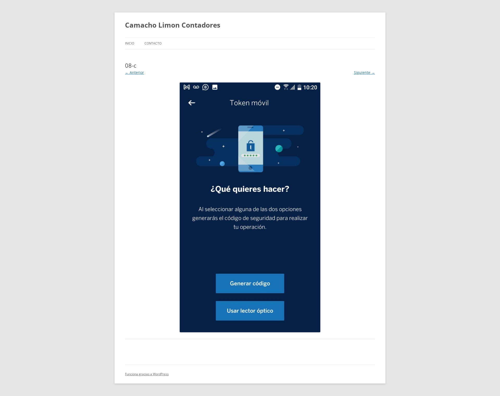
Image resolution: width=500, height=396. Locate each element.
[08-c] (250, 207)
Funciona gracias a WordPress (147, 374)
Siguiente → (364, 72)
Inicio (129, 43)
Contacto (153, 43)
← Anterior (134, 72)
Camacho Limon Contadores (172, 25)
